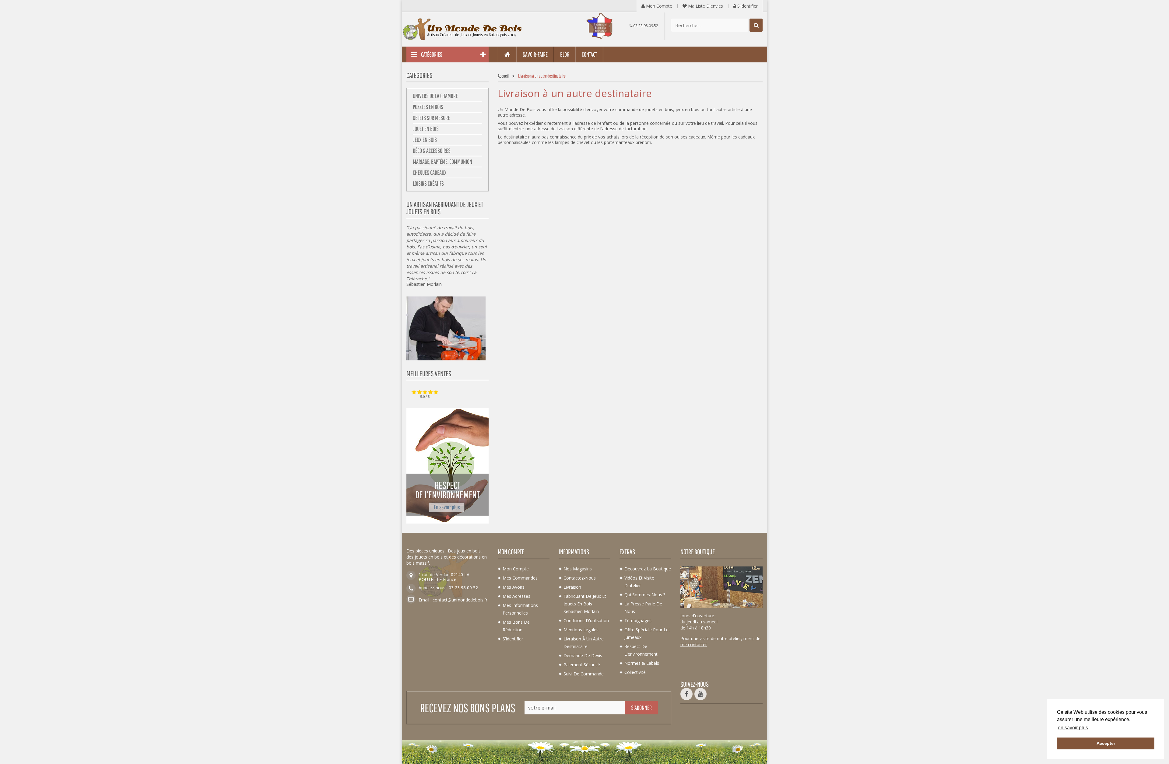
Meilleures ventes (428, 373)
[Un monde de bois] (463, 29)
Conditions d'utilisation (586, 620)
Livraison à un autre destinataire (583, 642)
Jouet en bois (426, 128)
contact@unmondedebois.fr (460, 600)
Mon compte (658, 6)
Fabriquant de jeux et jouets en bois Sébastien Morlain (584, 603)
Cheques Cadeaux (430, 172)
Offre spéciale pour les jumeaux (647, 633)
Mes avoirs (514, 587)
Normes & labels (641, 663)
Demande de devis (582, 655)
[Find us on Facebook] (686, 694)
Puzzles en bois (428, 106)
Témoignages (637, 620)
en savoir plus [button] (1073, 727)
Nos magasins (577, 569)
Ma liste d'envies (705, 6)
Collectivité (635, 672)
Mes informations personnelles (520, 609)
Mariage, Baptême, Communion (442, 161)
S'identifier (747, 6)
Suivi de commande (583, 674)
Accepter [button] (1106, 743)
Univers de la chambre (435, 95)
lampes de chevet (572, 142)
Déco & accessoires (432, 150)
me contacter (693, 644)
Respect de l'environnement (641, 650)
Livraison (572, 587)
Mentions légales (581, 630)
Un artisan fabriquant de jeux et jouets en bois (444, 208)
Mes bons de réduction (516, 626)
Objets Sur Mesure (431, 117)
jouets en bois (435, 259)
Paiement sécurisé (581, 665)
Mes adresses (516, 596)
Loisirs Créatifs (428, 183)
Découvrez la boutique (647, 569)
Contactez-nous (579, 578)
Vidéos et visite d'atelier (639, 581)
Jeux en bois (425, 139)
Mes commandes (520, 578)
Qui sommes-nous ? (644, 595)
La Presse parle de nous (643, 607)
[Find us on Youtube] (700, 694)
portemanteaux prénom (627, 142)
